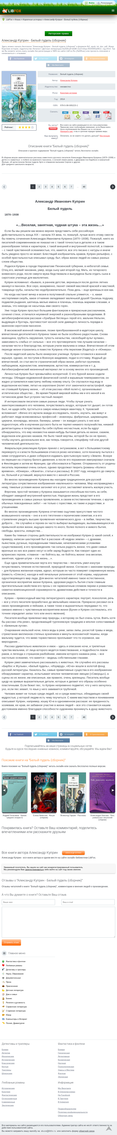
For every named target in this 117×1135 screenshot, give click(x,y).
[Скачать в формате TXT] (87, 119)
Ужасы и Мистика (66, 1070)
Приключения (12, 986)
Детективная (64, 1056)
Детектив (6, 1053)
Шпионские (7, 1073)
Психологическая (66, 1066)
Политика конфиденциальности (73, 1112)
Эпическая (63, 1077)
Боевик (5, 1049)
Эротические (8, 1105)
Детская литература (14, 990)
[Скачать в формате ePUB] (76, 119)
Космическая (64, 1060)
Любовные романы (14, 965)
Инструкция (105, 136)
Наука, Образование (15, 974)
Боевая (61, 1049)
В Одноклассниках (97, 59)
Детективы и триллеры (16, 970)
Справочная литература (16, 1007)
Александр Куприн (68, 80)
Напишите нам (66, 131)
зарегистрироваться (34, 869)
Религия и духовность (15, 1003)
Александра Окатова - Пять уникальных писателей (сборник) (102, 817)
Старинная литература (16, 1011)
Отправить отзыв (11, 942)
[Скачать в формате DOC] (97, 119)
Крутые (5, 1066)
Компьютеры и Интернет (16, 1019)
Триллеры (6, 1070)
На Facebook (19, 59)
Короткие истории (68, 93)
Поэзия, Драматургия (15, 1023)
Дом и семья (11, 994)
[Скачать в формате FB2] (66, 119)
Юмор (8, 1015)
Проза (8, 982)
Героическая (64, 1053)
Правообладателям (67, 1109)
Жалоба (53, 128)
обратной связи (86, 1131)
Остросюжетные (9, 1098)
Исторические (8, 1060)
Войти (91, 3)
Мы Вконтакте (57, 65)
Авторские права (58, 33)
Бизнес (9, 998)
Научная (62, 1063)
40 (84, 187)
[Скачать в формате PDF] (107, 119)
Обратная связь (65, 1115)
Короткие (6, 1092)
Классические (8, 1063)
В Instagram (69, 59)
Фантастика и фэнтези (15, 961)
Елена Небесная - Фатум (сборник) (44, 816)
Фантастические (9, 1095)
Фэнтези (62, 1073)
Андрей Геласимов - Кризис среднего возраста (15, 816)
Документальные (13, 978)
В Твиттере (43, 59)
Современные (8, 1102)
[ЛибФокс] (12, 10)
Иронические (8, 1056)
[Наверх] (109, 1129)
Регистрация (106, 3)
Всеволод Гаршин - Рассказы (73, 815)
